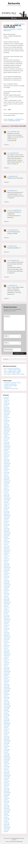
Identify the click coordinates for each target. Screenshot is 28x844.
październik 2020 (7, 498)
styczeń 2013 (6, 632)
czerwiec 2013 (7, 625)
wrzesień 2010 (7, 672)
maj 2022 (5, 470)
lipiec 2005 (6, 762)
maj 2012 (5, 644)
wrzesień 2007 (7, 724)
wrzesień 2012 (7, 638)
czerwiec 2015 (7, 590)
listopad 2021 (6, 479)
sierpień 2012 (6, 639)
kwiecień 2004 (6, 783)
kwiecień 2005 (6, 766)
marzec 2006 (6, 750)
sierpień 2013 (6, 622)
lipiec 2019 (6, 519)
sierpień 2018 (6, 535)
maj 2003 (5, 799)
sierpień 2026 (6, 397)
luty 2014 (5, 613)
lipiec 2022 (6, 467)
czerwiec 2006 (7, 746)
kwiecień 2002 (6, 818)
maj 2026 (5, 401)
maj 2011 (5, 661)
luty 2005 (5, 769)
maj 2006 (5, 747)
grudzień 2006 (6, 737)
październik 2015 (7, 584)
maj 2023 (5, 453)
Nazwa (6, 335)
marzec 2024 (6, 439)
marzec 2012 (6, 646)
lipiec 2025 (6, 416)
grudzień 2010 (6, 668)
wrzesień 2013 (7, 620)
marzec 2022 (6, 473)
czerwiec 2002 (7, 815)
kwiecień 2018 (6, 541)
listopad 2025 (6, 410)
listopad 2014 (6, 600)
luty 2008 (5, 717)
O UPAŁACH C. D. (7, 387)
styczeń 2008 (6, 719)
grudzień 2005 (6, 755)
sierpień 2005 (6, 760)
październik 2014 (7, 602)
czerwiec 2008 (7, 711)
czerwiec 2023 (7, 452)
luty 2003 (5, 804)
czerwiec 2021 (7, 486)
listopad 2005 (6, 756)
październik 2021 (7, 481)
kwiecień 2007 (6, 732)
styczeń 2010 (6, 684)
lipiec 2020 (6, 502)
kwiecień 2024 (6, 437)
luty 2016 (5, 579)
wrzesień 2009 (7, 690)
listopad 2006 (6, 739)
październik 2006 (7, 740)
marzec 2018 (6, 543)
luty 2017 (5, 561)
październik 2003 (7, 792)
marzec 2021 (6, 491)
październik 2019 (7, 515)
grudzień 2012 (6, 633)
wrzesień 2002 (7, 811)
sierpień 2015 (6, 587)
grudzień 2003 (6, 789)
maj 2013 (5, 626)
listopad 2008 (6, 704)
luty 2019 (5, 527)
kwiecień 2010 (6, 680)
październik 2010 (7, 671)
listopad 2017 (6, 548)
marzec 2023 (6, 456)
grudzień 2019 (6, 512)
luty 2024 (5, 440)
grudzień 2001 (6, 824)
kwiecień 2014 (6, 610)
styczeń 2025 (6, 424)
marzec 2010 (6, 681)
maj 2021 (5, 488)
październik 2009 (7, 688)
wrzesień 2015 (7, 586)
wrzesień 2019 (7, 517)
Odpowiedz (6, 144)
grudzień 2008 (6, 703)
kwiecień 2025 (6, 420)
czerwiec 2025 (7, 417)
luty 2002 (5, 821)
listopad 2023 (6, 444)
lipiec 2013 (6, 623)
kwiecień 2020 (6, 506)
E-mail (6, 342)
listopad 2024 (6, 427)
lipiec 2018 (6, 537)
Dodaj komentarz (7, 30)
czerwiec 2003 (7, 798)
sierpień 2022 (6, 466)
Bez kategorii (10, 119)
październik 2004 (7, 775)
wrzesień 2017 (7, 551)
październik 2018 (7, 532)
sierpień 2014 (6, 605)
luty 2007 (5, 734)
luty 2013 (5, 631)
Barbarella (14, 3)
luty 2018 (5, 544)
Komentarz (7, 316)
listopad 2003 (6, 791)
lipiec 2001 (6, 831)
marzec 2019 (6, 525)
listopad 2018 (6, 531)
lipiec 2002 (6, 814)
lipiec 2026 (6, 398)
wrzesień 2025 (7, 413)
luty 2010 (5, 682)
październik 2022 (7, 463)
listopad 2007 (6, 721)
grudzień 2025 (6, 408)
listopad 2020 (6, 496)
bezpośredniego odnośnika (14, 120)
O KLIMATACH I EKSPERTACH (13, 368)
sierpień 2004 (6, 778)
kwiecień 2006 (6, 749)
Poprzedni (16, 24)
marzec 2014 (6, 612)
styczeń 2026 (6, 407)
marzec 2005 (6, 768)
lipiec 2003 (6, 796)
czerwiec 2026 (7, 400)
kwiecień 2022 (6, 472)
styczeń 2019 (6, 528)
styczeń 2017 (6, 563)
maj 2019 (5, 522)
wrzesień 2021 (7, 482)
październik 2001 (7, 827)
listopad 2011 (6, 652)
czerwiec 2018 (7, 538)
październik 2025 (7, 411)
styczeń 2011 (6, 667)
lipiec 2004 (6, 779)
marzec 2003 (6, 802)
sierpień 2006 (6, 743)
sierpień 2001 (6, 830)
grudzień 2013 (6, 616)
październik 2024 (7, 429)
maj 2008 (5, 713)
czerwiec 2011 (6, 659)
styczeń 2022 (6, 476)
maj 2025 (5, 418)
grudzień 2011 (6, 651)
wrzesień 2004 (7, 776)
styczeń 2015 (6, 597)
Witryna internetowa (8, 349)
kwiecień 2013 (6, 628)
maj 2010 (5, 678)
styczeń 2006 (6, 753)
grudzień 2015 (6, 581)
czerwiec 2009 (7, 694)
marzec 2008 (6, 716)
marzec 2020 (6, 508)
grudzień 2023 (6, 443)
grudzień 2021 (6, 478)
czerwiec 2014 (7, 607)
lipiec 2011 (6, 658)
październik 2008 (7, 706)
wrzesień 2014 (7, 603)
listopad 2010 (6, 669)
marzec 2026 (6, 404)
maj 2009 (5, 695)
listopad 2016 (6, 566)
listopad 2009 (6, 687)
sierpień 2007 (6, 726)
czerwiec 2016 (7, 573)
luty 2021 (5, 492)
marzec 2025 (6, 421)
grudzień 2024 (6, 426)
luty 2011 (5, 665)
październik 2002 (7, 809)
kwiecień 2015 (6, 593)
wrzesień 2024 (7, 430)
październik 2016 (7, 567)
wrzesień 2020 (7, 499)
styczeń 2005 (6, 770)
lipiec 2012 (6, 641)
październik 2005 (7, 758)
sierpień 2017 (6, 553)
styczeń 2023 (6, 459)
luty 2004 (5, 786)
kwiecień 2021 (6, 489)
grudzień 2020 (6, 495)
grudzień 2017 (6, 547)
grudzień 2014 (6, 599)
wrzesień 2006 (7, 742)
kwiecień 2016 (6, 576)
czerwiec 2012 (7, 642)
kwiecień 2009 (6, 697)
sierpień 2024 (6, 431)
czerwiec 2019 (7, 521)
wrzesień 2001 (7, 828)
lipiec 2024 (6, 433)
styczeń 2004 (6, 788)
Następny (23, 24)
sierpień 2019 (6, 518)
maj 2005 (5, 765)
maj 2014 (5, 609)
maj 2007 (5, 730)
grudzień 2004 (6, 772)
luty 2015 (5, 596)
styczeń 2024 (6, 442)
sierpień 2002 (6, 812)
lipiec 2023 (6, 450)
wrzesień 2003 (7, 794)
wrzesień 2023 (7, 447)
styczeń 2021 (6, 493)
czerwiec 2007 (7, 729)
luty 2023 (5, 457)
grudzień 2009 (6, 685)
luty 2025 (5, 423)
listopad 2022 (6, 462)
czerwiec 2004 (7, 781)
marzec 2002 (6, 820)
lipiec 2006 (6, 744)
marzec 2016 (6, 577)
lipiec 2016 (6, 571)
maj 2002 (5, 817)
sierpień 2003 (6, 795)
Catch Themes (19, 841)
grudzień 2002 (6, 807)
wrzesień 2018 (7, 534)
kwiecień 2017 (6, 558)
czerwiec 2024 (7, 434)
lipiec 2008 (6, 710)
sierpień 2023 (6, 449)
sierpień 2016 (6, 570)
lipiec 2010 (6, 675)
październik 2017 (7, 550)
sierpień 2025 (6, 414)
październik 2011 (7, 654)
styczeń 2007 (6, 736)
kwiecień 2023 (6, 455)
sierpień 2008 (6, 708)
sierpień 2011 (6, 657)
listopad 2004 (6, 773)
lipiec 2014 (6, 606)
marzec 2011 (6, 664)
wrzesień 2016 (7, 569)
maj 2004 (5, 782)
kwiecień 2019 (6, 524)
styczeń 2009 (6, 701)
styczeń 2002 (6, 822)
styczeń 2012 (6, 649)
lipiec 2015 (6, 589)
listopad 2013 (6, 618)
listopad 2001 (6, 825)
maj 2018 (5, 540)
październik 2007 (7, 723)
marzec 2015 (6, 595)
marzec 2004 (6, 785)
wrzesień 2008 (7, 707)
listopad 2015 (6, 583)
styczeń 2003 (6, 805)
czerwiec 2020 (7, 504)
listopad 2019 (6, 514)
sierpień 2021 (6, 483)
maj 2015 (5, 592)
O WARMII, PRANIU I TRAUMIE (14, 369)
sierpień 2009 (6, 691)
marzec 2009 (6, 698)
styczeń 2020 (6, 511)
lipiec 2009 (6, 693)
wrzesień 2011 (6, 655)
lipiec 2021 (6, 485)
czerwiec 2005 (7, 763)
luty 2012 (5, 648)
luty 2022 (5, 475)
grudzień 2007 (6, 720)
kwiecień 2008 (6, 714)
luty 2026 (5, 405)
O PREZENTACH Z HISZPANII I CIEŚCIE (12, 382)
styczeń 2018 (6, 545)
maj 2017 (5, 557)
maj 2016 (5, 574)
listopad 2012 (6, 635)
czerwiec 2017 (7, 555)
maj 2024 (5, 436)
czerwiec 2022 (7, 469)
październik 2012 (7, 636)
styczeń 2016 (6, 580)
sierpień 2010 (6, 674)
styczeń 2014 (6, 615)
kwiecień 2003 (6, 801)
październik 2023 (7, 446)
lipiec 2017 (6, 554)
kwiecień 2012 (6, 645)
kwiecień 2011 (6, 662)
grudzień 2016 (6, 564)
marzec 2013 (6, 629)
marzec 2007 (6, 733)
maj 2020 (5, 505)
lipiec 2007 (6, 727)
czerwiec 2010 (7, 677)
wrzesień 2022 (7, 465)
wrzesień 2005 (7, 759)
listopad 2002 (6, 808)
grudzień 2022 (6, 460)
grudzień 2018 (6, 530)
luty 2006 (5, 752)
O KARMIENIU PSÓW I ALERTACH (11, 388)
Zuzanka (5, 371)
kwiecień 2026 (6, 403)
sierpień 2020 (6, 501)
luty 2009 (5, 700)
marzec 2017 (6, 560)
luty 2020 (5, 509)
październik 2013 (7, 619)
